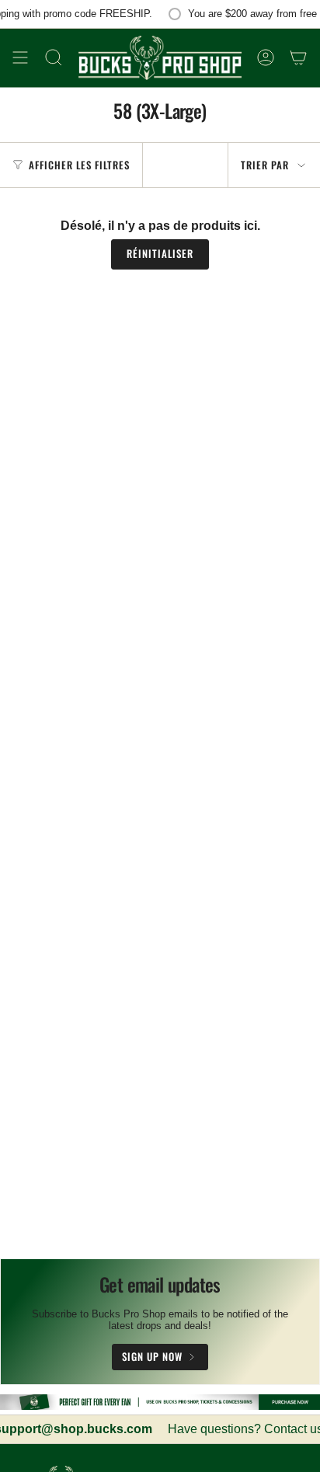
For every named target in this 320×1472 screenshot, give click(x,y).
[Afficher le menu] (20, 58)
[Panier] (298, 58)
